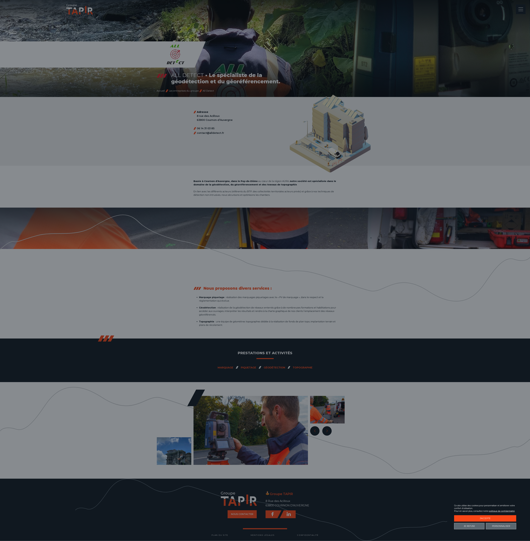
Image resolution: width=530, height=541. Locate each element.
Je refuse (469, 526)
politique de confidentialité (502, 511)
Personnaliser (501, 526)
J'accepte (485, 518)
